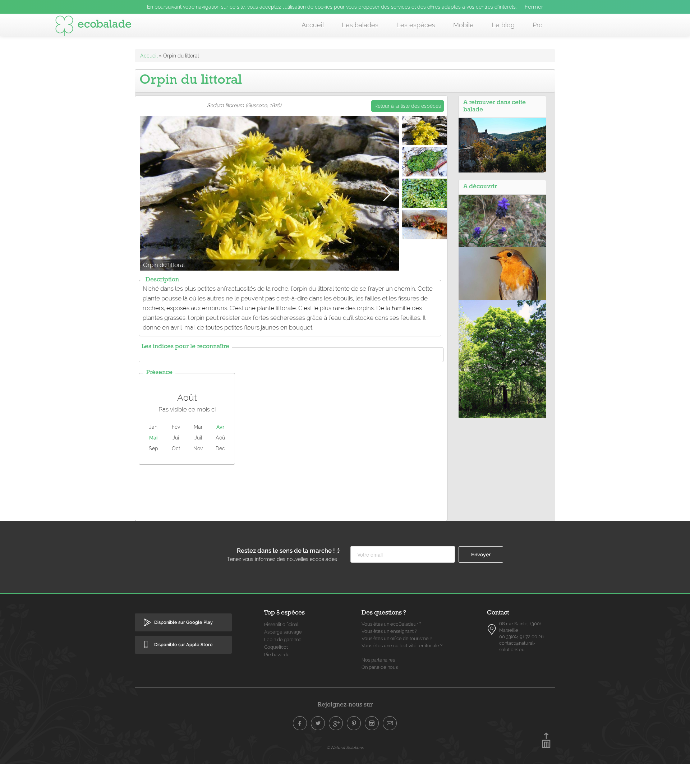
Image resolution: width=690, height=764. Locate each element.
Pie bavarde (277, 654)
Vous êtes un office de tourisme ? (397, 638)
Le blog (503, 25)
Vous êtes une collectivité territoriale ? (402, 645)
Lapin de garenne (283, 639)
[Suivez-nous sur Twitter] (318, 723)
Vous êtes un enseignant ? (389, 631)
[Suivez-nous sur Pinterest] (354, 723)
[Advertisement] (291, 491)
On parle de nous (380, 667)
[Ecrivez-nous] (390, 723)
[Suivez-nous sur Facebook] (300, 723)
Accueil (313, 25)
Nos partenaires (378, 660)
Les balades (360, 25)
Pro (538, 25)
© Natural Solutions (345, 747)
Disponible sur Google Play (183, 622)
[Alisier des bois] (502, 358)
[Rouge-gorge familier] (502, 273)
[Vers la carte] (492, 630)
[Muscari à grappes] (502, 220)
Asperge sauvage (283, 632)
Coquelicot (276, 647)
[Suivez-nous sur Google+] (336, 723)
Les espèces (415, 25)
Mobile (463, 25)
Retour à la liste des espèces (407, 106)
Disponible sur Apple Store (183, 644)
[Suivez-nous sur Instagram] (372, 723)
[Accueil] (93, 27)
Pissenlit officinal (281, 624)
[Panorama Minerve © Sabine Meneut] (502, 145)
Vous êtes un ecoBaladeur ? (391, 624)
